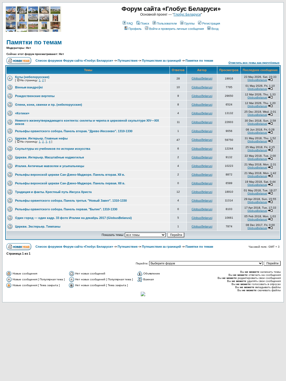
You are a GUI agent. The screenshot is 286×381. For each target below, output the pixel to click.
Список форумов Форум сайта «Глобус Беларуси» (74, 60)
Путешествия (127, 60)
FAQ (130, 23)
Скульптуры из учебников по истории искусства (52, 148)
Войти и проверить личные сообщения (176, 28)
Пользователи (167, 23)
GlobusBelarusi (202, 78)
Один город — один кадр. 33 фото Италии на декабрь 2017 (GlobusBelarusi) (73, 218)
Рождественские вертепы (34, 96)
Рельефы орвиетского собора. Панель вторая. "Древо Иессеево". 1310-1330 (73, 131)
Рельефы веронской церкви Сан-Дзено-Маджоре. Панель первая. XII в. (70, 183)
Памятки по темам (34, 42)
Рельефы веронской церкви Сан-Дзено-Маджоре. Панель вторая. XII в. (70, 174)
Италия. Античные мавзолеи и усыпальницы (49, 166)
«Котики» (22, 113)
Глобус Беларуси (187, 14)
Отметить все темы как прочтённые (254, 62)
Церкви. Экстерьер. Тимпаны (37, 226)
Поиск (144, 23)
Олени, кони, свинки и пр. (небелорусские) (48, 104)
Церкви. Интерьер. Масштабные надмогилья (49, 157)
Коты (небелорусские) (32, 77)
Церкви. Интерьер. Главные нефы (41, 138)
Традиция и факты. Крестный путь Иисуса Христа (53, 192)
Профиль (135, 28)
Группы (189, 23)
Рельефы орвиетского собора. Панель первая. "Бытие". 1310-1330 (66, 209)
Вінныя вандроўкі (29, 87)
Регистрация (211, 23)
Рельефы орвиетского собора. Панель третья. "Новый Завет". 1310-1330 (71, 200)
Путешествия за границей (161, 60)
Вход (214, 28)
